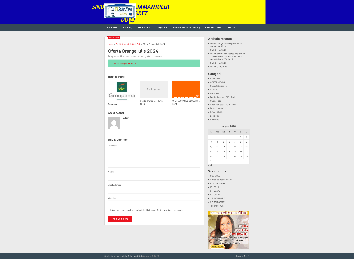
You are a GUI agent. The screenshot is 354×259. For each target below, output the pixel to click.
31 (211, 161)
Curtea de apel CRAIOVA (221, 179)
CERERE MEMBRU (218, 82)
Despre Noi (112, 27)
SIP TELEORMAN (218, 202)
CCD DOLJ (215, 176)
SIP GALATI (215, 194)
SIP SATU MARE (217, 198)
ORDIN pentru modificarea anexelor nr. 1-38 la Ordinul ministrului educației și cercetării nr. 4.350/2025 (229, 56)
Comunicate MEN (213, 27)
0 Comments (156, 56)
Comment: (112, 145)
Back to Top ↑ (243, 256)
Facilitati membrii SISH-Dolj (186, 27)
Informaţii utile (216, 112)
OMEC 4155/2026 (218, 50)
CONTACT (232, 27)
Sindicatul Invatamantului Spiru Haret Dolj (123, 256)
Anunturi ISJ (215, 78)
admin (116, 56)
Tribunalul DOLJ (217, 206)
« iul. (210, 165)
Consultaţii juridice (218, 86)
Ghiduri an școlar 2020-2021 (223, 104)
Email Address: (114, 185)
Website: (112, 198)
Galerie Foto (215, 101)
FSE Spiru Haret (145, 27)
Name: (111, 172)
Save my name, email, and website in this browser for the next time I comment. (147, 210)
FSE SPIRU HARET (218, 183)
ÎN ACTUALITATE (218, 108)
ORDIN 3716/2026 (218, 66)
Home (110, 44)
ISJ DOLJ (214, 187)
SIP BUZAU (215, 191)
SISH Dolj (127, 27)
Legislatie (162, 27)
